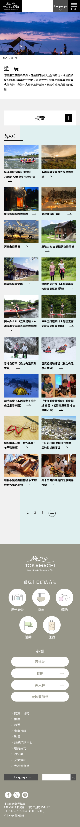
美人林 (40, 684)
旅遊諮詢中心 (23, 742)
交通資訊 (20, 760)
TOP (5, 58)
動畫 (17, 736)
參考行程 (20, 730)
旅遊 (17, 724)
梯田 (40, 673)
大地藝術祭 (40, 696)
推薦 (17, 719)
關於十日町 (21, 713)
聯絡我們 (20, 748)
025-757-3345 (19, 811)
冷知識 (18, 754)
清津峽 (40, 661)
